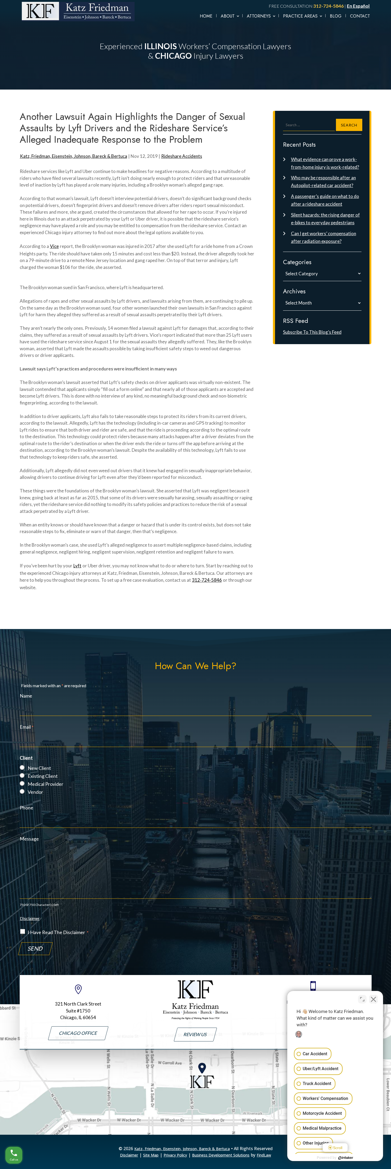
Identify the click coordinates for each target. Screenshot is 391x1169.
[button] (385, 1161)
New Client (39, 768)
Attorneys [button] (259, 16)
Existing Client (43, 776)
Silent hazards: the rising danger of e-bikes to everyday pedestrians (325, 218)
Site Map (151, 1155)
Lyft (77, 565)
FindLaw (264, 1155)
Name (26, 696)
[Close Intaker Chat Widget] (373, 999)
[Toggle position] (362, 999)
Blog (336, 16)
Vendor (35, 792)
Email (27, 727)
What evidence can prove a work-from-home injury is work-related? (325, 163)
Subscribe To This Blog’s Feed (312, 332)
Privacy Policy (175, 1155)
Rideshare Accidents (181, 156)
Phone (26, 808)
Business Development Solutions (220, 1155)
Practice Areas (300, 16)
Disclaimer (30, 918)
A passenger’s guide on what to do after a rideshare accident (325, 200)
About (228, 16)
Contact (360, 16)
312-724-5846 (328, 6)
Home (206, 16)
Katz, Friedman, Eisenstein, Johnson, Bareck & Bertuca (73, 156)
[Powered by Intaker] (346, 1157)
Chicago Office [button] (78, 1033)
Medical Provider (45, 784)
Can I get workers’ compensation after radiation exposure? (323, 237)
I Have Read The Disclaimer (58, 932)
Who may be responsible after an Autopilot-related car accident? (323, 181)
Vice (54, 246)
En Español (358, 6)
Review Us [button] (195, 1034)
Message (29, 839)
